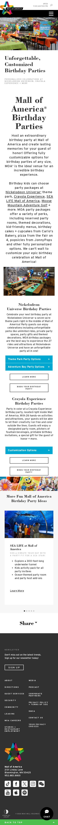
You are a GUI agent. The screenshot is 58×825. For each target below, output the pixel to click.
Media (32, 681)
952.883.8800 (13, 775)
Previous (7, 283)
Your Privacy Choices (37, 725)
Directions (12, 687)
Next (51, 283)
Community (12, 707)
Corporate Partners (36, 695)
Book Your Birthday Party (29, 388)
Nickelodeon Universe (23, 192)
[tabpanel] (29, 558)
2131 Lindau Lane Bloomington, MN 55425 (18, 769)
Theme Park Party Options (24, 359)
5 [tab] (33, 611)
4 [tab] (31, 611)
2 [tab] (26, 611)
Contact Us (36, 718)
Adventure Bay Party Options (26, 366)
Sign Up (14, 667)
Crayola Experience (29, 196)
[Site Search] (51, 5)
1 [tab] (24, 611)
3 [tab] (29, 611)
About (9, 681)
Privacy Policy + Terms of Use (38, 703)
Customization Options (22, 450)
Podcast (34, 687)
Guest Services (14, 694)
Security (10, 700)
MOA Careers (13, 721)
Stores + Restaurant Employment (12, 729)
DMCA (32, 711)
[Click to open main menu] (50, 13)
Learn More (29, 377)
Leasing (10, 714)
